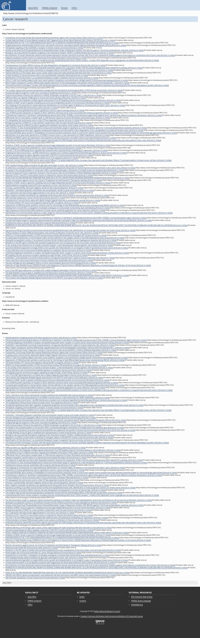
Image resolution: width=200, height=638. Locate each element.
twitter (82, 597)
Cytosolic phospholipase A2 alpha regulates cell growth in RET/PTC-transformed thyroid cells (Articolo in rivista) (49, 155)
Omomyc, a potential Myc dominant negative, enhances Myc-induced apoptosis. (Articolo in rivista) (44, 188)
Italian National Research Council (107, 611)
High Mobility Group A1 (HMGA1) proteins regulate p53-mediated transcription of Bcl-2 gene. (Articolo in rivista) (49, 125)
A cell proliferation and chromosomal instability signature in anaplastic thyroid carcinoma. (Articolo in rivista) (48, 250)
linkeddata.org (137, 604)
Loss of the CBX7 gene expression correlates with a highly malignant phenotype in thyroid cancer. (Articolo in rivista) (51, 270)
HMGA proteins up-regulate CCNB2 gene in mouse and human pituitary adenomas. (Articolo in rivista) (45, 98)
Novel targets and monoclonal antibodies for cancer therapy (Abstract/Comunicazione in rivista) (43, 148)
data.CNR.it (33, 8)
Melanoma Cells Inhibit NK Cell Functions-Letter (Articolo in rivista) (31, 108)
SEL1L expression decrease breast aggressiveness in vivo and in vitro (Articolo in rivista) (39, 193)
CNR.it (74, 8)
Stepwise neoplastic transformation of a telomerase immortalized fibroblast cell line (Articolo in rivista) (45, 58)
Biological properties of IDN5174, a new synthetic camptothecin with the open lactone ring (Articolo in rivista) (48, 123)
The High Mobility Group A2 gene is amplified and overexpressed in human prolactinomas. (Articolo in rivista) (48, 273)
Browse (64, 8)
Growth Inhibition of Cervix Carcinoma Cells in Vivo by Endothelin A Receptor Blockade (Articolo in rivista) (46, 75)
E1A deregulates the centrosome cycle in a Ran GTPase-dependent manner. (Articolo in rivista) (42, 120)
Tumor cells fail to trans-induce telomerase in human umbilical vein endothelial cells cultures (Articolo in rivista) (49, 260)
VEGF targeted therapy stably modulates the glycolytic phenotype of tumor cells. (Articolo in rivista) (44, 165)
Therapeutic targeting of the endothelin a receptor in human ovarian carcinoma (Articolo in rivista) (44, 48)
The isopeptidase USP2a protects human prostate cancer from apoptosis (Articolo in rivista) (41, 158)
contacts (82, 601)
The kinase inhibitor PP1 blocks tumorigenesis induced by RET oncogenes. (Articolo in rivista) (42, 203)
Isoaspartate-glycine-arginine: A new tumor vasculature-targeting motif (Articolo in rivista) (40, 93)
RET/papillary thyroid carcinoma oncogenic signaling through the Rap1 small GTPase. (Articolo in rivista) (46, 255)
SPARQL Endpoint (49, 8)
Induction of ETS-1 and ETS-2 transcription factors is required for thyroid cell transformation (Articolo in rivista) (49, 175)
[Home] (13, 5)
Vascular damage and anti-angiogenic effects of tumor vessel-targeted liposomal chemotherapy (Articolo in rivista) (50, 263)
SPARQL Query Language (141, 601)
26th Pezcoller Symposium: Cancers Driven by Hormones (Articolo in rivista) (35, 198)
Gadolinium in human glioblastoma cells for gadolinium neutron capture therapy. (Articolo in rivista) (44, 110)
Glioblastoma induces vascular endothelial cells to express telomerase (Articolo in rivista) (40, 223)
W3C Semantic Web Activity (141, 597)
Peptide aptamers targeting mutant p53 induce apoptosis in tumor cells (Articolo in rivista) (41, 185)
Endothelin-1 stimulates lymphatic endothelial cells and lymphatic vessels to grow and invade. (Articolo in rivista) (49, 190)
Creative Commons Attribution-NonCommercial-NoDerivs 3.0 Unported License (112, 616)
